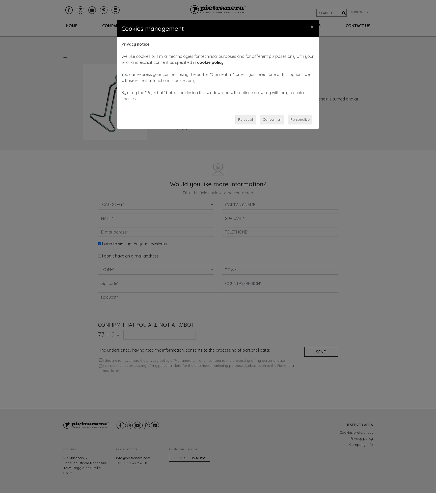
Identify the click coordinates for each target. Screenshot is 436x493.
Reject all (246, 119)
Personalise (300, 119)
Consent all (272, 119)
